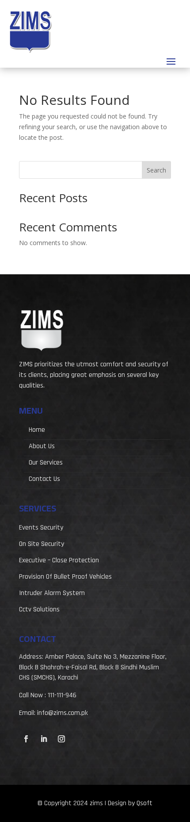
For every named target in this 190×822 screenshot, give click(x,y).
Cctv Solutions (39, 610)
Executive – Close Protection (59, 561)
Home (37, 430)
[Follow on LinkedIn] (44, 739)
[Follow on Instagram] (61, 739)
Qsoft (144, 803)
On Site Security (41, 545)
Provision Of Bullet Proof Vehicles (65, 577)
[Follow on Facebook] (26, 739)
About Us (42, 447)
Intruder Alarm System (52, 594)
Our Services (46, 463)
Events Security (41, 528)
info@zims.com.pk (62, 713)
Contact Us (44, 480)
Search (156, 170)
